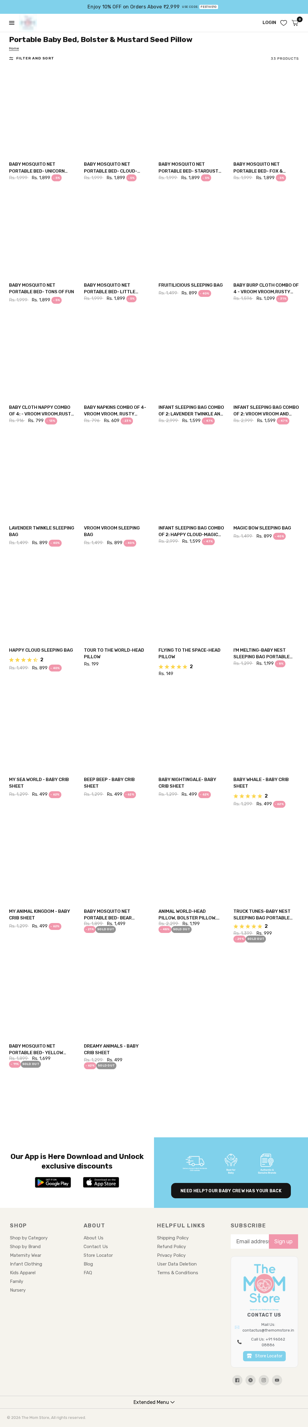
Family (16, 1281)
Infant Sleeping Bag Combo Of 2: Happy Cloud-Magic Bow (191, 531)
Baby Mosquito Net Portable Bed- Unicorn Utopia (37, 167)
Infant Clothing (26, 1264)
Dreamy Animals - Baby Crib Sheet (111, 1049)
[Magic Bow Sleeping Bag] (266, 476)
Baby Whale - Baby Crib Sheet (261, 783)
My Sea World (33, 758)
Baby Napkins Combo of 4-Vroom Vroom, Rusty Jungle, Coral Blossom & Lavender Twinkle (115, 411)
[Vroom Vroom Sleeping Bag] (117, 476)
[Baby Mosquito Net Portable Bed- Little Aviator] (117, 233)
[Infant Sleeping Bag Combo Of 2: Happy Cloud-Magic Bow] (191, 476)
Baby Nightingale (186, 758)
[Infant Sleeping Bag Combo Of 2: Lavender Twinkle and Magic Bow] (191, 355)
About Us (93, 1238)
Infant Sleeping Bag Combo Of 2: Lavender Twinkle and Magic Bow (191, 411)
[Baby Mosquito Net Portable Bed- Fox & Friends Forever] (266, 112)
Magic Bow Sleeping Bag (262, 528)
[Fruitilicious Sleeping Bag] (191, 233)
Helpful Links (181, 1225)
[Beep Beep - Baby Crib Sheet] (117, 727)
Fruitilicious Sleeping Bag (191, 285)
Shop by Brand (25, 1246)
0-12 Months (180, 263)
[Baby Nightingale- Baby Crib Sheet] (191, 727)
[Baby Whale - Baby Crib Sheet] (266, 727)
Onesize (27, 142)
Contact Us (96, 1246)
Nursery (18, 1290)
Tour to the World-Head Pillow (114, 653)
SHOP (18, 1225)
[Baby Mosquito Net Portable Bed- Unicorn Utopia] (42, 112)
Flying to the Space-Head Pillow (189, 653)
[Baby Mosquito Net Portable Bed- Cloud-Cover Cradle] (117, 112)
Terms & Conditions (177, 1272)
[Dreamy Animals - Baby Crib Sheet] (117, 994)
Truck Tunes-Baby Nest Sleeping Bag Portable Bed (262, 915)
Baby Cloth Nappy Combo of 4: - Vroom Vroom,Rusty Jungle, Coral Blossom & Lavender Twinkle (41, 411)
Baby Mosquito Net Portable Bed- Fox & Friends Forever (258, 167)
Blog (88, 1264)
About (94, 1225)
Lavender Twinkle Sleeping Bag (41, 531)
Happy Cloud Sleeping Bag (41, 650)
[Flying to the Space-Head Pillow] (191, 598)
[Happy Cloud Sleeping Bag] (42, 598)
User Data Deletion (177, 1264)
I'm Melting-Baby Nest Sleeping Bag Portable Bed (261, 653)
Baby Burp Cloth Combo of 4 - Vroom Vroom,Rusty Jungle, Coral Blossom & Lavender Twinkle (266, 288)
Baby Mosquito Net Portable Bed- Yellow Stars (36, 1049)
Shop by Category (29, 1238)
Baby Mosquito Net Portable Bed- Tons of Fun (41, 288)
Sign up (283, 1241)
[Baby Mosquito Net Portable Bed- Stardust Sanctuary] (191, 112)
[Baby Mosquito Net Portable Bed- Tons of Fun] (42, 233)
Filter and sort (35, 58)
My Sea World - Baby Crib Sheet (39, 783)
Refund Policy (171, 1246)
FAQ (88, 1272)
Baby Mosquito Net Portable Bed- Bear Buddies (108, 915)
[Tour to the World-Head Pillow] (117, 598)
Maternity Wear (25, 1255)
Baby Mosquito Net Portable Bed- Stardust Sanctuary (188, 167)
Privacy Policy (171, 1255)
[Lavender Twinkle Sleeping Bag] (42, 476)
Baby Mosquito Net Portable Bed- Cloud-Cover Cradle (110, 167)
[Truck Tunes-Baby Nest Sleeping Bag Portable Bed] (266, 859)
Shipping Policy (173, 1238)
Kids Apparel (22, 1272)
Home (14, 48)
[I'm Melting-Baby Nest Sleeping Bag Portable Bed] (266, 598)
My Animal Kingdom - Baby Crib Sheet (39, 915)
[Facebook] (237, 1380)
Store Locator (98, 1255)
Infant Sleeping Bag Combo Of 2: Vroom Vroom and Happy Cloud (266, 411)
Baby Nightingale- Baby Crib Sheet (187, 783)
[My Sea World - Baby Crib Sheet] (42, 727)
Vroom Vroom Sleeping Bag (112, 531)
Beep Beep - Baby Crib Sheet (109, 783)
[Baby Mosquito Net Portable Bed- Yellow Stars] (42, 994)
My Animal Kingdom (38, 889)
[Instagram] (264, 1380)
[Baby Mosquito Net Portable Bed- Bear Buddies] (117, 859)
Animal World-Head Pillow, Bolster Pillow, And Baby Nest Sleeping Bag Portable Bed (188, 915)
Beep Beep (104, 758)
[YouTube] (277, 1380)
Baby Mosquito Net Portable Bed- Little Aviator (109, 288)
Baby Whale (255, 758)
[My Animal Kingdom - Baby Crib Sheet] (42, 859)
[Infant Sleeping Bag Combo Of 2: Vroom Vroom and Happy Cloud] (266, 355)
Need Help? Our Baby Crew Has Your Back (231, 1190)
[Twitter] (250, 1380)
